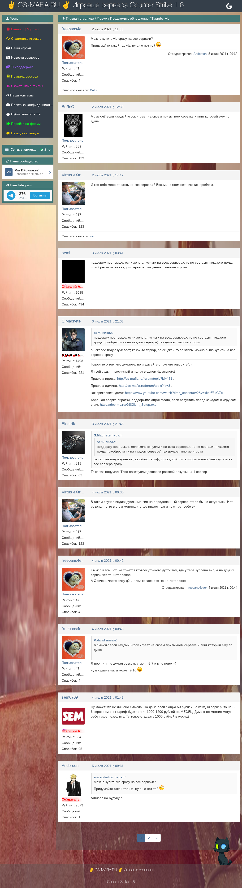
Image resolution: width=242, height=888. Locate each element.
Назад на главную (24, 133)
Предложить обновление (129, 18)
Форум (102, 18)
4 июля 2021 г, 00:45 (108, 629)
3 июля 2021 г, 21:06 (108, 321)
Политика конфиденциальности (31, 105)
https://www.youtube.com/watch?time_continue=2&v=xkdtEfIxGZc (174, 393)
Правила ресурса (24, 76)
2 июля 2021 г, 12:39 (108, 107)
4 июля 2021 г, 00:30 (108, 492)
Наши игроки (20, 48)
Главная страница (80, 18)
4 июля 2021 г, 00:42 (108, 560)
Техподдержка (21, 67)
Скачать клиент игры (26, 86)
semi (93, 236)
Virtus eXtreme (75, 175)
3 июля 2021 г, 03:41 (108, 253)
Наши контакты (21, 95)
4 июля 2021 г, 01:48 (108, 697)
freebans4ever (74, 29)
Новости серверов (24, 57)
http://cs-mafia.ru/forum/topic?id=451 (144, 378)
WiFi (93, 90)
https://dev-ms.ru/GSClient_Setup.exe (128, 404)
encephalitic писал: (110, 777)
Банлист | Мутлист (24, 29)
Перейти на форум (25, 124)
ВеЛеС (68, 106)
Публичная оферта (25, 114)
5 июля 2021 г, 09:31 (108, 766)
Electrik (68, 424)
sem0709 (70, 697)
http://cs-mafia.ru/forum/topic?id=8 (144, 385)
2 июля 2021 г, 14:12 (108, 175)
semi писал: (103, 333)
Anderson (200, 54)
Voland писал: (105, 640)
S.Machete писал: (108, 435)
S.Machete (71, 321)
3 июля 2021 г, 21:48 (108, 424)
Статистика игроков (25, 38)
